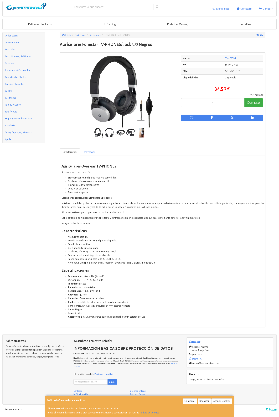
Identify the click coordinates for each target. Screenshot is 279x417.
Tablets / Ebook (13, 104)
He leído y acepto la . (95, 374)
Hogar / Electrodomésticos (18, 118)
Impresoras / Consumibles (18, 70)
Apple (8, 139)
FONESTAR (230, 58)
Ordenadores (11, 35)
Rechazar (204, 401)
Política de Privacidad (103, 374)
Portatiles (245, 24)
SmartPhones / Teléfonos (18, 56)
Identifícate (222, 8)
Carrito (266, 8)
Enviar (112, 382)
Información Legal (138, 391)
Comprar (253, 103)
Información (89, 152)
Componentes (12, 42)
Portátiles (10, 49)
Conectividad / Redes (15, 77)
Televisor (9, 63)
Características (69, 152)
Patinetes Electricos (40, 24)
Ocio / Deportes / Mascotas (18, 132)
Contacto (246, 8)
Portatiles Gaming (177, 24)
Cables (8, 91)
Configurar (189, 401)
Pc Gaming (109, 24)
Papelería (10, 125)
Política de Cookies (149, 412)
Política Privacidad (81, 394)
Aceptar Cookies (221, 401)
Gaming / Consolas (14, 84)
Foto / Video (11, 111)
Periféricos (10, 98)
